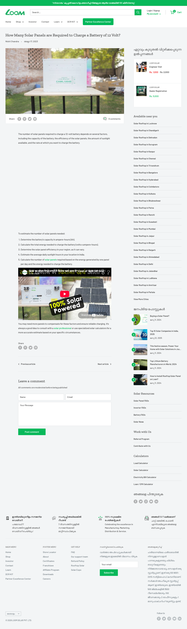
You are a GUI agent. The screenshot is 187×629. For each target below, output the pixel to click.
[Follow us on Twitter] (141, 501)
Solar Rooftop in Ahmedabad (146, 257)
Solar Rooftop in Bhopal (144, 243)
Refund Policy (77, 561)
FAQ (73, 552)
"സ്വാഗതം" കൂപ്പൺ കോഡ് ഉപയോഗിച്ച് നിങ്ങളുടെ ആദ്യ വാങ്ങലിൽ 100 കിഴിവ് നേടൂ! (93, 3)
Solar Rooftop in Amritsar (145, 285)
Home (8, 21)
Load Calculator (141, 463)
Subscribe (109, 572)
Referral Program (141, 439)
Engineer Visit (155, 67)
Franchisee (48, 565)
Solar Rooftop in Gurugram (145, 144)
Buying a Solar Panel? (159, 316)
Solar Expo (76, 570)
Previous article (28, 364)
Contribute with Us (142, 446)
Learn (57, 21)
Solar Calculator (141, 470)
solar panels (51, 259)
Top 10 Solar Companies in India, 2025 (164, 332)
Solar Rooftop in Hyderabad (146, 179)
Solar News (139, 422)
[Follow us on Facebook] (135, 501)
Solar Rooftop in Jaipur (144, 236)
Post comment (32, 431)
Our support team (79, 556)
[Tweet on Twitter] (30, 119)
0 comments (114, 118)
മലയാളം (11, 613)
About (46, 556)
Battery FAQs (139, 415)
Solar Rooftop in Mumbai (145, 229)
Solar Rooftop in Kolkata (145, 194)
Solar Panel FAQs (141, 400)
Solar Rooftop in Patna (144, 208)
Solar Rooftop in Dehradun (145, 137)
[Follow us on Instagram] (146, 501)
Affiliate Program (51, 570)
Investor (33, 21)
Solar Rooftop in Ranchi (144, 215)
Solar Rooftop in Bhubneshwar (147, 200)
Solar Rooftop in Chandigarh (146, 130)
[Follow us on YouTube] (151, 501)
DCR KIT (71, 21)
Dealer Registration (158, 91)
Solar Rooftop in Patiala (144, 292)
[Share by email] (35, 119)
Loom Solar (154, 63)
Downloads (48, 574)
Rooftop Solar (77, 565)
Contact (45, 21)
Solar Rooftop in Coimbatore (146, 186)
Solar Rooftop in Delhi (143, 264)
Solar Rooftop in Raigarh (145, 250)
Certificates (48, 561)
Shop (18, 21)
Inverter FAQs (140, 407)
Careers (47, 578)
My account (153, 13)
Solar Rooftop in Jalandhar (146, 271)
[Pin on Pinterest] (24, 119)
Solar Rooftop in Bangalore (146, 172)
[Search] (138, 12)
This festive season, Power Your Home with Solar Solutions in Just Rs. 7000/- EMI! (165, 348)
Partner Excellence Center (98, 21)
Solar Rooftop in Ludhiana (145, 278)
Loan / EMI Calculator (143, 484)
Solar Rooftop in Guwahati (145, 222)
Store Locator (49, 552)
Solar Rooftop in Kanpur (144, 151)
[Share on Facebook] (19, 119)
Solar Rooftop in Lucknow (145, 123)
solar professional (62, 328)
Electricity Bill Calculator (145, 477)
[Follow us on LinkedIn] (156, 501)
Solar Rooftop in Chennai (145, 158)
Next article (103, 364)
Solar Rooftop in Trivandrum (146, 165)
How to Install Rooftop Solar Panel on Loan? (165, 377)
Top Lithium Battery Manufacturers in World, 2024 (163, 362)
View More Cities (141, 299)
